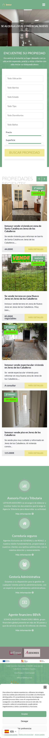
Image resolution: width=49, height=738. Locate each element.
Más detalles (35, 247)
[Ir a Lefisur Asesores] (24, 653)
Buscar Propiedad (24, 152)
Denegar (24, 721)
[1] (23, 43)
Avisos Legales (40, 734)
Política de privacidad (26, 734)
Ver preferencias (24, 729)
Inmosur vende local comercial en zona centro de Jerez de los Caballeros (24, 361)
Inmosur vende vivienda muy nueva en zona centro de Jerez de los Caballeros (23, 296)
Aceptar (24, 714)
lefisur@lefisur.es (24, 678)
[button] (45, 687)
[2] (25, 43)
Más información (23, 514)
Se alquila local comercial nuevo (24, 26)
